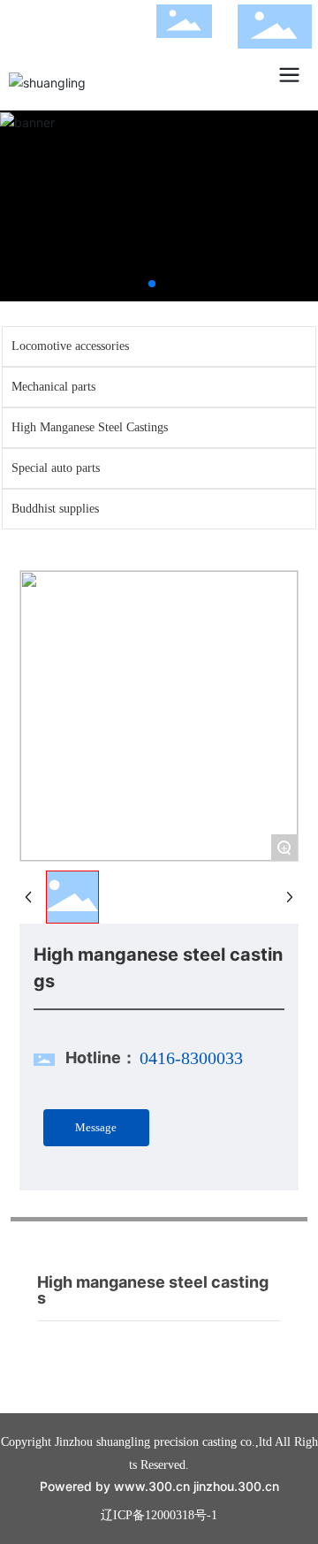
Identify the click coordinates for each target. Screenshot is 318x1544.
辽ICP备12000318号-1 (159, 1515)
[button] (151, 283)
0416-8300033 (191, 1058)
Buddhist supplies (55, 508)
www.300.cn (152, 1486)
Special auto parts (55, 468)
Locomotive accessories (70, 346)
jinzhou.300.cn (236, 1486)
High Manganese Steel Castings (89, 427)
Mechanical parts (53, 386)
